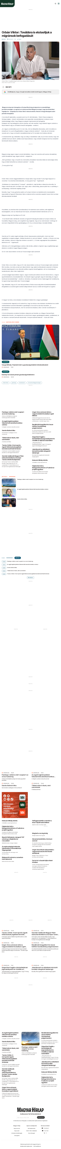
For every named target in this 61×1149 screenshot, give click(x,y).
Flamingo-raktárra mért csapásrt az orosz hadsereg (30, 479)
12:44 (4, 570)
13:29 (4, 561)
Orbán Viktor (5, 382)
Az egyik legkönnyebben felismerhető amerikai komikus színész (32, 489)
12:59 (4, 567)
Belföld (18, 557)
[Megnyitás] (58, 3)
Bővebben (30, 577)
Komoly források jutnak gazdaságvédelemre (18, 375)
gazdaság (14, 382)
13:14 (4, 564)
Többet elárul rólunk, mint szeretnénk (16, 570)
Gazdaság (5, 361)
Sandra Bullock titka (22, 499)
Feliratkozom (41, 1117)
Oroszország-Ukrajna (10, 485)
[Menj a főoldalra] (7, 4)
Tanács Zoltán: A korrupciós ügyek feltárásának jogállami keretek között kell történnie (28, 573)
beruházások (22, 382)
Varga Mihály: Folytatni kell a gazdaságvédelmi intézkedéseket (25, 365)
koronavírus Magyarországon (34, 382)
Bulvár (6, 495)
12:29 (4, 574)
